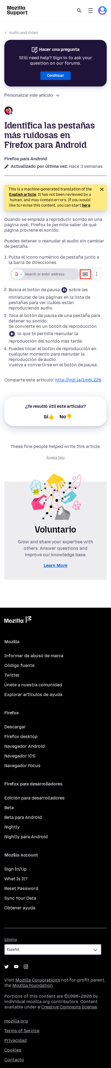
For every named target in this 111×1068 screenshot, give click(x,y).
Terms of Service (21, 1030)
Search (79, 10)
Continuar (55, 75)
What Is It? (15, 878)
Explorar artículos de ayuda (33, 694)
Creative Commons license (69, 1007)
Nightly (12, 827)
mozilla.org (16, 1021)
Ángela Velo (55, 458)
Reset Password (21, 888)
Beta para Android (23, 817)
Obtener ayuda (19, 907)
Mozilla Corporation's (37, 980)
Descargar (15, 726)
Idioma (10, 939)
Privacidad (15, 1040)
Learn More (55, 565)
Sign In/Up (15, 869)
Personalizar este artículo (28, 95)
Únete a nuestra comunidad (33, 684)
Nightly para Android (26, 836)
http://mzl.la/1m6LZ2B (78, 379)
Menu (90, 10)
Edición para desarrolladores (34, 798)
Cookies (12, 1050)
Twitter (12, 675)
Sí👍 (49, 416)
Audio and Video (23, 32)
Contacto (14, 1059)
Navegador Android (24, 746)
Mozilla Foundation (32, 985)
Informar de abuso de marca (33, 655)
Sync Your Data (20, 898)
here (86, 205)
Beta (9, 807)
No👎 (66, 416)
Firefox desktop (20, 736)
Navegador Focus (22, 765)
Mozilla (17, 620)
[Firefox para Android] (55, 111)
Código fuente (19, 665)
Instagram (26, 967)
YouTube (16, 967)
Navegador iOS (19, 756)
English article (22, 194)
